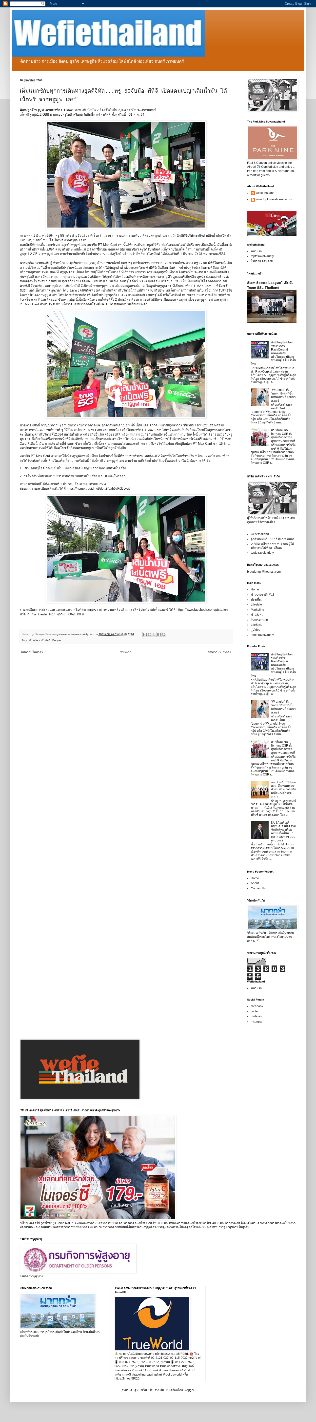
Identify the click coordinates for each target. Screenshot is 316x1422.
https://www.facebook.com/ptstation (202, 609)
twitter (255, 1011)
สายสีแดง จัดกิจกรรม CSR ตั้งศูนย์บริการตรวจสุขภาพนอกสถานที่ (283, 435)
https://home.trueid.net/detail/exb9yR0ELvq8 (99, 488)
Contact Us (258, 888)
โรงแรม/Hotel (260, 620)
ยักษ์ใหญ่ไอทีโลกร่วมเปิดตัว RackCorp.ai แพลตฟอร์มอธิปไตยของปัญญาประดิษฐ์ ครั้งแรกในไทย (273, 353)
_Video (255, 629)
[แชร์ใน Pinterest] (163, 634)
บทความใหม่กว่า (32, 652)
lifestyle (56, 640)
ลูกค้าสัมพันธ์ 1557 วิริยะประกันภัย (273, 539)
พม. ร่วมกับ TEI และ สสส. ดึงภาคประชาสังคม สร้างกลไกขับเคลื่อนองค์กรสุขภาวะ (283, 789)
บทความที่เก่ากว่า (219, 652)
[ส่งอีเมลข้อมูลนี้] (144, 634)
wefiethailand (260, 534)
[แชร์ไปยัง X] (154, 634)
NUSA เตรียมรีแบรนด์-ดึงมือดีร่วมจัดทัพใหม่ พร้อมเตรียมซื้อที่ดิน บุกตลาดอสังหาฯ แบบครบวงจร (283, 831)
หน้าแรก (125, 652)
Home (255, 589)
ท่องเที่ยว (256, 599)
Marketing (257, 609)
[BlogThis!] (149, 634)
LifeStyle (256, 625)
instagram (257, 1021)
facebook (257, 1006)
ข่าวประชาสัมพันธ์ (39, 640)
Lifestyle (256, 604)
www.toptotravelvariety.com (274, 199)
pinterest (256, 1016)
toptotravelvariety (262, 256)
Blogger (189, 1390)
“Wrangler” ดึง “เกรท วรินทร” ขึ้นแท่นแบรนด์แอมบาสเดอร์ (283, 395)
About (255, 883)
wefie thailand (265, 193)
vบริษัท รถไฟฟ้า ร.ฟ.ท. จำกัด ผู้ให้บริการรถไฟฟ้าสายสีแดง (272, 545)
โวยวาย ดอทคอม (262, 261)
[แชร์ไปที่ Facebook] (159, 634)
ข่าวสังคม (257, 614)
